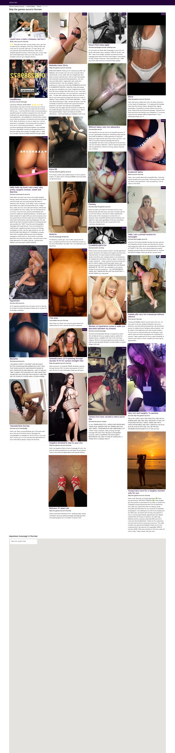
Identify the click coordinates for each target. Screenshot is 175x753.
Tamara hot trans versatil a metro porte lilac (107, 418)
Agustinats (15, 301)
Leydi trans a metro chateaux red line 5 (27, 39)
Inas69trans (15, 99)
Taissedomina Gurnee (19, 426)
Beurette (14, 359)
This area (53, 318)
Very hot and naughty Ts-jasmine (143, 413)
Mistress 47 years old (59, 508)
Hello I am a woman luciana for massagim (142, 235)
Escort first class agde (99, 45)
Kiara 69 (53, 169)
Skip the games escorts (16, 6)
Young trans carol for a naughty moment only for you (146, 492)
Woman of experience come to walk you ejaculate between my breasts (107, 327)
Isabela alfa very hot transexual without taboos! (146, 315)
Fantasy (92, 204)
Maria (130, 97)
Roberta (53, 234)
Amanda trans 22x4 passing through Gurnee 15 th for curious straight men (66, 359)
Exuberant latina (135, 172)
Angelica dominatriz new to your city (66, 443)
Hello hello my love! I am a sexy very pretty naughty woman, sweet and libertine (26, 189)
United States (30, 6)
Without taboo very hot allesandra (104, 127)
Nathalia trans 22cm (58, 65)
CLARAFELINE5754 (97, 245)
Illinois (39, 6)
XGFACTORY (13, 2)
